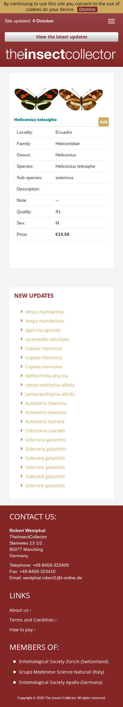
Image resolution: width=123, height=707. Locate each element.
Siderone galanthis (45, 458)
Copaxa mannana (43, 348)
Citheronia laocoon (45, 431)
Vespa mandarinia (44, 312)
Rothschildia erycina (46, 376)
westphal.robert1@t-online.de (52, 577)
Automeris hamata (44, 421)
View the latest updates (61, 37)
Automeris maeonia (46, 403)
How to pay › (22, 630)
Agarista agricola (43, 330)
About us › (20, 610)
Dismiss (87, 9)
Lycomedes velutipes (47, 339)
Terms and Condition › (32, 620)
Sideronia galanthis (45, 440)
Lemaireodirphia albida (50, 385)
